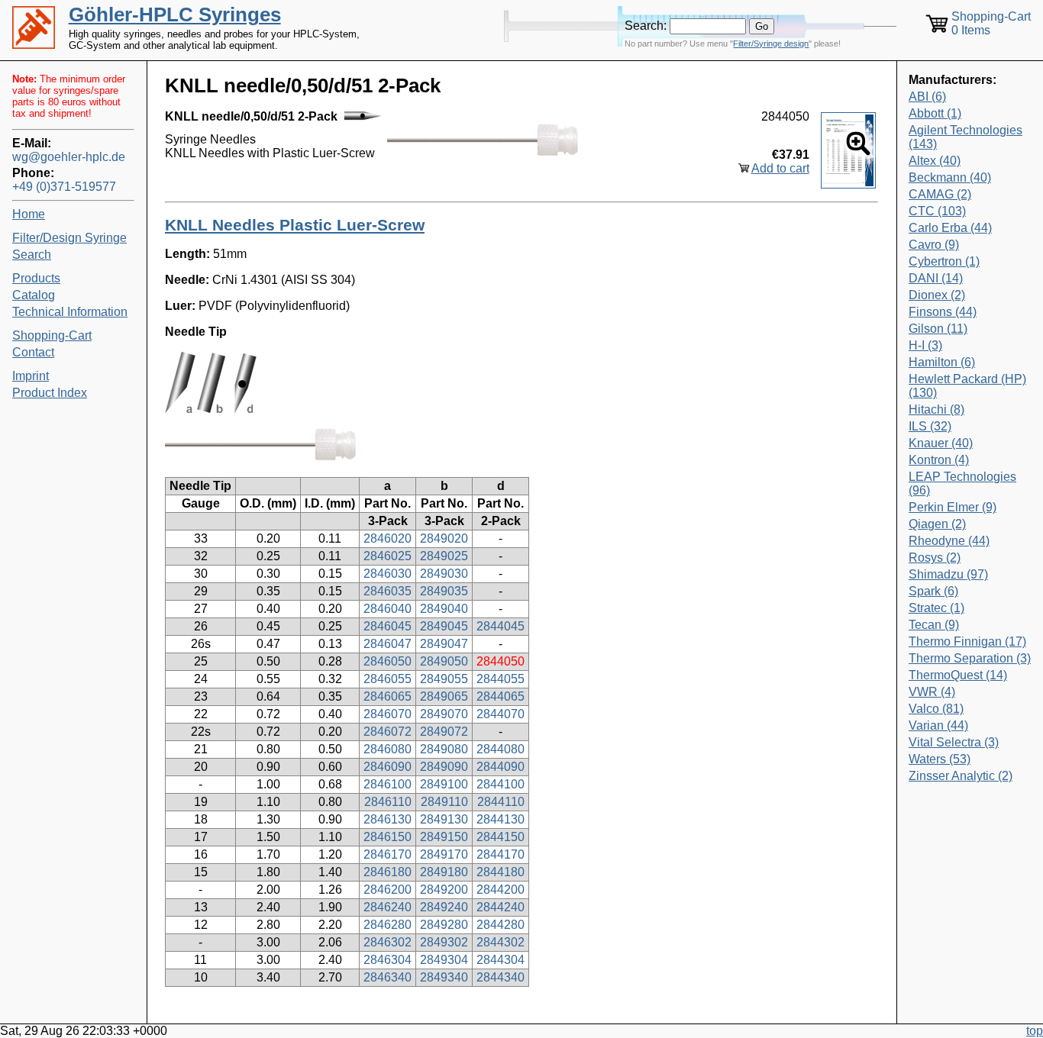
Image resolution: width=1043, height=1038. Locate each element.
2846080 (387, 749)
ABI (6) (927, 96)
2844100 (500, 784)
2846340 (387, 977)
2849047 (444, 643)
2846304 (387, 959)
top (1034, 1030)
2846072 (387, 731)
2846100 (387, 784)
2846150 (387, 836)
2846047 (387, 643)
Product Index (49, 392)
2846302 (387, 942)
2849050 (444, 661)
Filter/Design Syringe (69, 237)
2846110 (388, 801)
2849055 (444, 678)
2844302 (500, 942)
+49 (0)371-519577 (64, 186)
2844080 (500, 749)
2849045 (444, 626)
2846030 (387, 573)
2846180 (387, 872)
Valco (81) (936, 708)
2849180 (444, 872)
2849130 (444, 819)
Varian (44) (938, 725)
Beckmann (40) (950, 177)
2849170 (444, 854)
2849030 (444, 573)
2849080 (444, 749)
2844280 (500, 924)
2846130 (387, 819)
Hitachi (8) (936, 409)
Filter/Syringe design (771, 43)
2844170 (500, 854)
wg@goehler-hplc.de (68, 156)
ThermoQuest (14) (958, 675)
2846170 (387, 854)
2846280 (387, 924)
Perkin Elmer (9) (952, 507)
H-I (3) (925, 345)
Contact (33, 352)
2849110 (444, 801)
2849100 (444, 784)
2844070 (500, 714)
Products (36, 278)
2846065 (387, 696)
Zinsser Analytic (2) (960, 775)
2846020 (387, 538)
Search (31, 254)
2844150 (500, 836)
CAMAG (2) (940, 194)
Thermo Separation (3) (970, 658)
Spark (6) (933, 591)
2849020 (444, 538)
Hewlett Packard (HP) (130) (967, 385)
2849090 (444, 766)
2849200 (444, 889)
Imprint (30, 375)
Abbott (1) (935, 113)
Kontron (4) (939, 459)
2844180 (500, 872)
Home (28, 214)
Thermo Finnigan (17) (967, 641)
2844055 (500, 678)
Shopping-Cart (52, 335)
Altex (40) (935, 160)
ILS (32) (930, 426)
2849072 (444, 731)
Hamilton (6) (942, 362)
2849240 (444, 907)
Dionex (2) (937, 295)
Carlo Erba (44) (950, 227)
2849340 (444, 977)
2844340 (500, 977)
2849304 (444, 959)
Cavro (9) (934, 244)
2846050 (387, 661)
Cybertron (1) (944, 261)
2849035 (444, 591)
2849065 (444, 696)
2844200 (500, 889)
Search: (646, 25)
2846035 (387, 591)
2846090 (387, 766)
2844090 (500, 766)
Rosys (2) (935, 557)
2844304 (500, 959)
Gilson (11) (938, 328)
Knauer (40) (941, 443)
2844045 (500, 626)
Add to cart (780, 168)
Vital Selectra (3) (954, 742)
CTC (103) (937, 211)
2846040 (387, 608)
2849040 (444, 608)
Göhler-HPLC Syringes (175, 14)
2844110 (501, 801)
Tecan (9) (934, 624)
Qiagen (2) (937, 523)
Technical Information (70, 311)
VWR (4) (932, 691)
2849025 (444, 556)
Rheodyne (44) (949, 540)
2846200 (387, 889)
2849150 (444, 836)
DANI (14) (936, 278)
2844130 (500, 819)
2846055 (387, 678)
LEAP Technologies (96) (962, 483)
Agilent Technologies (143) (965, 137)
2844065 (500, 696)
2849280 (444, 924)
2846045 (387, 626)
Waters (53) (939, 759)
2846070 (387, 714)
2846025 (387, 556)
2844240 (500, 907)
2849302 (444, 942)
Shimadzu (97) (948, 574)
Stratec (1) (936, 607)
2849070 (444, 714)
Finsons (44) (943, 311)
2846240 (387, 907)
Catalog (33, 295)
